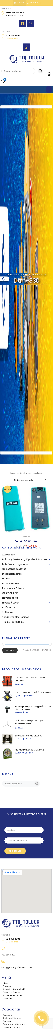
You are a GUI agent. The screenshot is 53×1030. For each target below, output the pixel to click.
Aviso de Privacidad (12, 995)
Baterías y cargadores (15, 564)
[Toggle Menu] (49, 89)
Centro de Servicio (11, 992)
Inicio (9, 274)
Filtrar (10, 650)
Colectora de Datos (12, 1027)
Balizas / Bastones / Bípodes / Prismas (24, 559)
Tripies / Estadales (13, 621)
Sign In (21, 2)
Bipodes (6, 1021)
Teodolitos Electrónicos (15, 617)
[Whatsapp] (26, 47)
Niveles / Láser (10, 602)
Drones (6, 578)
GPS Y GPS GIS (10, 593)
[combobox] (30, 480)
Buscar (38, 71)
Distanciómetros (12, 573)
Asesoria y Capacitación (14, 989)
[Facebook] (22, 23)
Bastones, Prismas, (12, 1018)
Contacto (7, 998)
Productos (8, 986)
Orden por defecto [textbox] (23, 480)
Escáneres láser (11, 583)
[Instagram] (30, 23)
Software (7, 612)
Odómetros (8, 607)
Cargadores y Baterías (14, 1024)
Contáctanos (12, 38)
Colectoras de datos (14, 569)
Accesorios (8, 554)
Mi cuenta (35, 2)
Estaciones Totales (13, 588)
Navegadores (10, 597)
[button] (47, 488)
